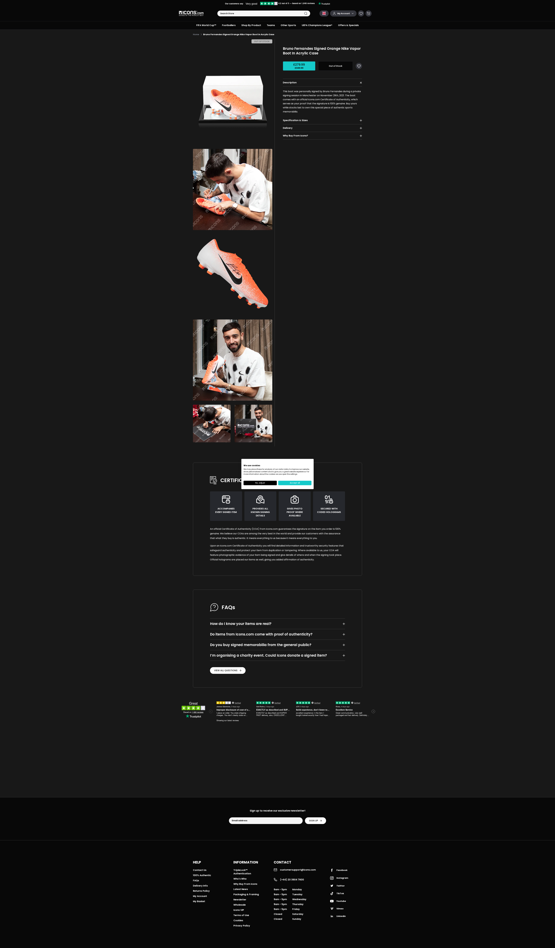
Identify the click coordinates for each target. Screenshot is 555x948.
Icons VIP (238, 910)
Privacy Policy (241, 925)
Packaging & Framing (246, 894)
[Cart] (369, 13)
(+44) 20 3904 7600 (292, 879)
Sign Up (313, 820)
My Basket (199, 901)
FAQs (196, 880)
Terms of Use (241, 915)
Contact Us (199, 870)
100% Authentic (202, 875)
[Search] (305, 13)
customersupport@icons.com (298, 869)
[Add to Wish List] (359, 66)
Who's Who (240, 878)
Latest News (240, 889)
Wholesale (239, 904)
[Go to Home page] (191, 13)
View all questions (225, 670)
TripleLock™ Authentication (242, 871)
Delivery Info (200, 885)
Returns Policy (201, 891)
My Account (200, 896)
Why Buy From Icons (245, 884)
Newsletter (239, 899)
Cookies (238, 920)
